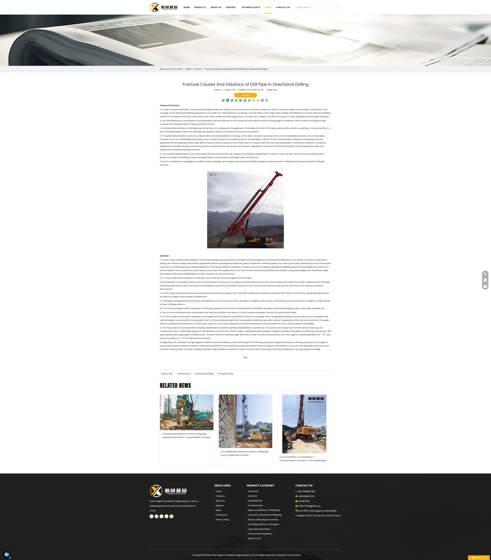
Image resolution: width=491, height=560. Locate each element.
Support (220, 505)
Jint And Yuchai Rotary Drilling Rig (264, 514)
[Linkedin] (156, 516)
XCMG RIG (253, 491)
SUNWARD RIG (255, 500)
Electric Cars (254, 538)
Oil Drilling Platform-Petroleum (263, 524)
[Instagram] (171, 516)
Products (220, 496)
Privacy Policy (223, 519)
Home (219, 491)
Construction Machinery (260, 533)
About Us (220, 500)
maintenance (184, 373)
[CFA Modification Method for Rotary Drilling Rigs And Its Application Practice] (245, 421)
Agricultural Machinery (259, 529)
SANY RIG (252, 496)
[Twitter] (161, 516)
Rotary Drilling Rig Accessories (263, 519)
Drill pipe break (225, 373)
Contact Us (221, 514)
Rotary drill (166, 373)
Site (275, 89)
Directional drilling (204, 373)
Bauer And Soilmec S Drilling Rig (263, 510)
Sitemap (281, 555)
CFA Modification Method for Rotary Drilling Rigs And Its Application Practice (244, 453)
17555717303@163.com (309, 506)
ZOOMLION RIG (255, 505)
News (218, 510)
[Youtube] (166, 516)
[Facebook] (151, 516)
